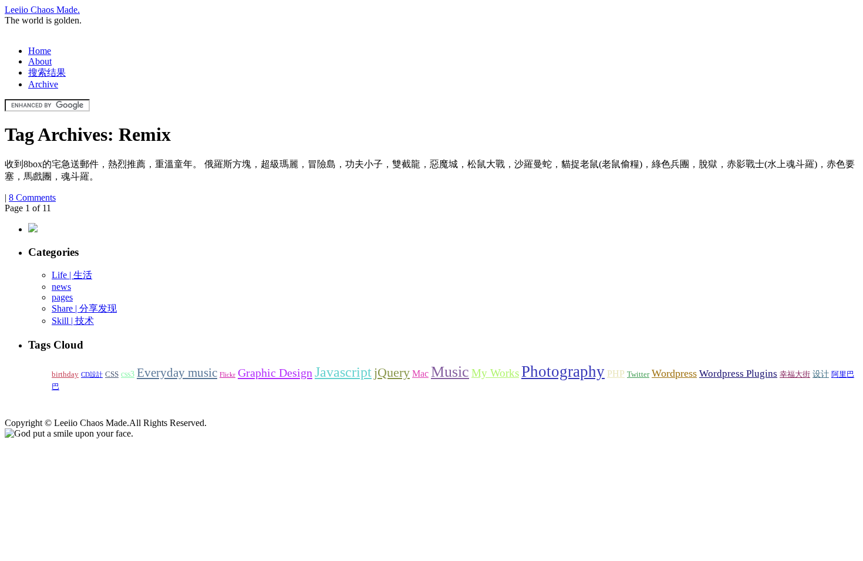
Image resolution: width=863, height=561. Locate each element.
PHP (616, 373)
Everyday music (177, 372)
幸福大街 (795, 374)
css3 (127, 373)
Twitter (638, 374)
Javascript (343, 372)
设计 (821, 373)
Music (450, 371)
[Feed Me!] (33, 229)
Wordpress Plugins (738, 373)
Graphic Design (275, 372)
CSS (112, 374)
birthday (65, 374)
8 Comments (32, 197)
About (40, 61)
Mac (420, 373)
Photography (563, 371)
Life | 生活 (72, 275)
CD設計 (92, 374)
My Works (495, 373)
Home (39, 51)
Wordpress (674, 373)
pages (62, 297)
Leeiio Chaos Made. (42, 10)
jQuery (392, 373)
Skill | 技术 (73, 321)
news (61, 287)
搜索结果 (47, 72)
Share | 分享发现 (84, 308)
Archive (43, 84)
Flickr (227, 374)
